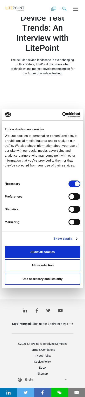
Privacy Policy (42, 356)
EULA (42, 368)
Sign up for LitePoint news (40, 324)
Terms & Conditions (42, 350)
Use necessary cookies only (42, 279)
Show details (62, 238)
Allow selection (43, 265)
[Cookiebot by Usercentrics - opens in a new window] (62, 115)
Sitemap (42, 373)
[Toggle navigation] (75, 8)
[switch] (74, 196)
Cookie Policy (42, 362)
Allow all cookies (42, 252)
